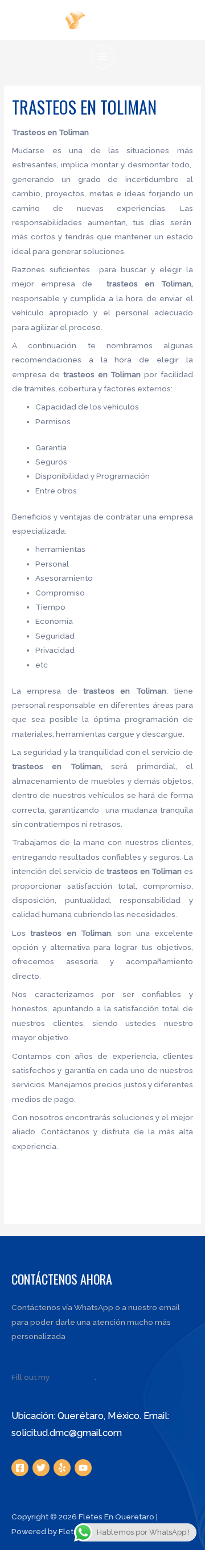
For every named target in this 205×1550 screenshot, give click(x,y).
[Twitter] (41, 1467)
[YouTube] (83, 1467)
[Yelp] (62, 1467)
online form (73, 1377)
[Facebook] (19, 1467)
